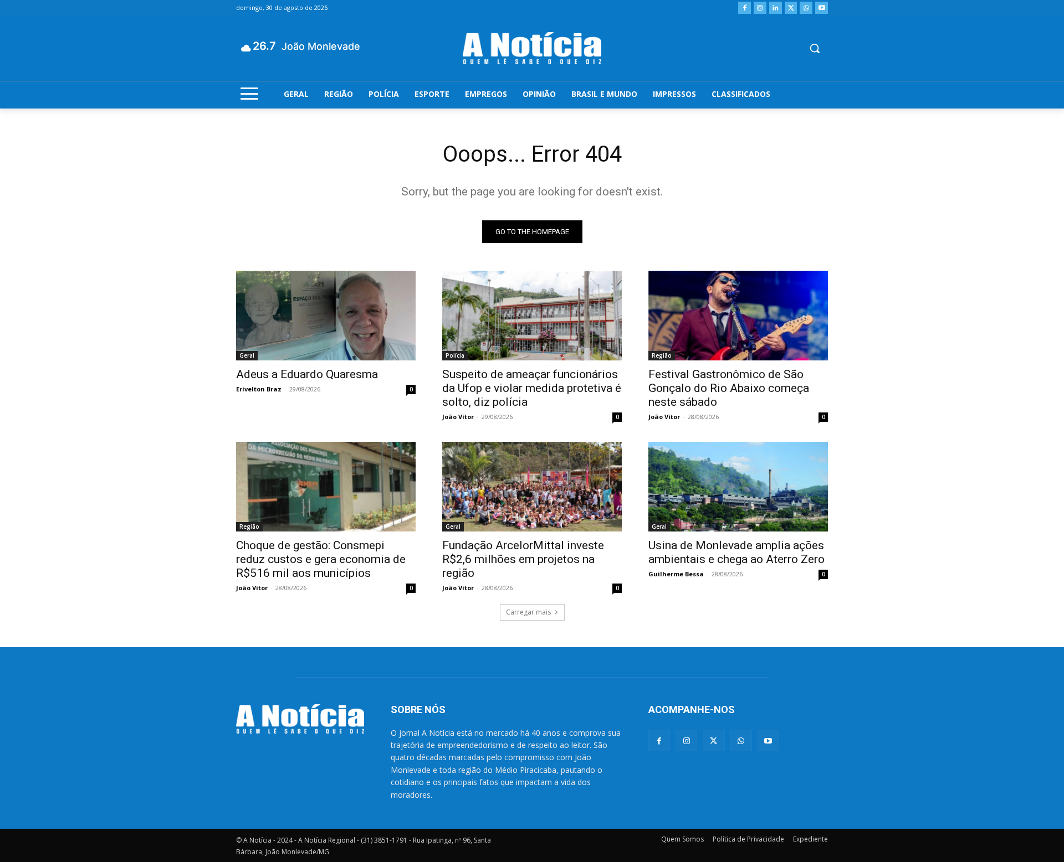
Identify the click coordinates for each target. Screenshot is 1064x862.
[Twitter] (791, 8)
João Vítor (458, 416)
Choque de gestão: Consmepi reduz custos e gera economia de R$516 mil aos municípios (321, 559)
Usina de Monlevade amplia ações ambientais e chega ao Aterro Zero (736, 552)
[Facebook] (744, 8)
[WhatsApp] (806, 8)
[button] (814, 48)
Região (662, 355)
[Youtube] (821, 8)
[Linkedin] (775, 8)
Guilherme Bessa (676, 574)
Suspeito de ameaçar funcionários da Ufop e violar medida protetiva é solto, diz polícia (531, 388)
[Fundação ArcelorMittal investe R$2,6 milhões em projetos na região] (532, 486)
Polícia (455, 355)
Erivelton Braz (259, 389)
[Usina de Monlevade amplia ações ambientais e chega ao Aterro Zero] (738, 486)
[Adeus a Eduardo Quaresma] (326, 315)
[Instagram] (760, 8)
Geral (246, 355)
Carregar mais (528, 612)
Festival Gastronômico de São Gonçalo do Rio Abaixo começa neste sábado (728, 388)
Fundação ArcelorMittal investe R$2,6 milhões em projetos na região (523, 559)
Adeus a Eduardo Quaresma (307, 374)
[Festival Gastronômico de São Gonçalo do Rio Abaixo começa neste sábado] (738, 315)
